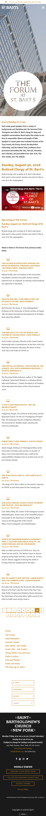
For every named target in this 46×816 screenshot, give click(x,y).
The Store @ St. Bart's (15, 667)
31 (13, 615)
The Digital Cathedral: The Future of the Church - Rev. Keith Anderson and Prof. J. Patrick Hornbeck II (22, 368)
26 (28, 610)
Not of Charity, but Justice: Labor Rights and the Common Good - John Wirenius (22, 579)
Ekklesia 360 (23, 814)
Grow (8, 631)
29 (41, 610)
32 (17, 615)
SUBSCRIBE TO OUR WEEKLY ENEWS (23, 771)
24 (19, 610)
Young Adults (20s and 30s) (17, 653)
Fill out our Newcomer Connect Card (23, 778)
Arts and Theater (12, 660)
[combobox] (23, 682)
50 (33, 615)
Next (37, 614)
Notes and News (12, 663)
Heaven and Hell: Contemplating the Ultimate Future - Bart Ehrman (20, 300)
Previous (4, 610)
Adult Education (12, 638)
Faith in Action (11, 656)
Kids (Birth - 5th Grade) (15, 646)
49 (28, 615)
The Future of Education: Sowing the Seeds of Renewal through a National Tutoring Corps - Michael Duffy (21, 265)
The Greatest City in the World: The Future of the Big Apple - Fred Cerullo (21, 333)
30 (8, 615)
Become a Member (23, 784)
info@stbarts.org (17, 751)
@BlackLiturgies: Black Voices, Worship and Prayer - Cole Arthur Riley (22, 504)
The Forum (13, 271)
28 (37, 610)
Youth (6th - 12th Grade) (16, 649)
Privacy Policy (23, 789)
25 (23, 610)
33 (22, 615)
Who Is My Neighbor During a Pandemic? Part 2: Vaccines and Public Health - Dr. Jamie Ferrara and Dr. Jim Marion (21, 541)
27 (32, 610)
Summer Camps (12, 642)
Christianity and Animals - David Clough (22, 441)
